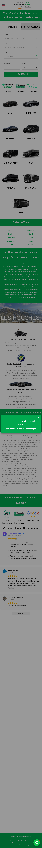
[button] (36, 842)
